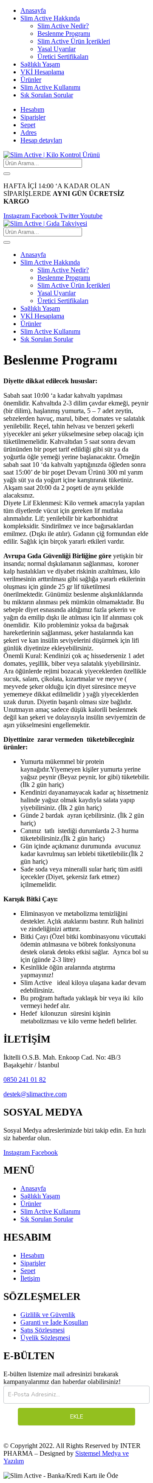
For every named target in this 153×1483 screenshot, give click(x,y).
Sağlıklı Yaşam (40, 64)
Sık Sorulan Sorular (46, 95)
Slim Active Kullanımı (50, 87)
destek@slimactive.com (35, 1094)
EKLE (76, 1417)
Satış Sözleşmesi (42, 1330)
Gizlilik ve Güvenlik (47, 1314)
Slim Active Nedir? (63, 25)
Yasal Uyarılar (56, 48)
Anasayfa (33, 10)
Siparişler (32, 117)
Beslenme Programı (63, 33)
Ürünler (30, 79)
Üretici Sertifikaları (62, 56)
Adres (28, 132)
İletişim (30, 1278)
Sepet (27, 124)
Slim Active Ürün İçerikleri (73, 41)
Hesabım (32, 109)
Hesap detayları (41, 140)
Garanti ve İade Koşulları (54, 1322)
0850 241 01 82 (24, 1079)
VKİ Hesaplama (42, 72)
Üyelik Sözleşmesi (45, 1337)
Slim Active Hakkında (50, 18)
